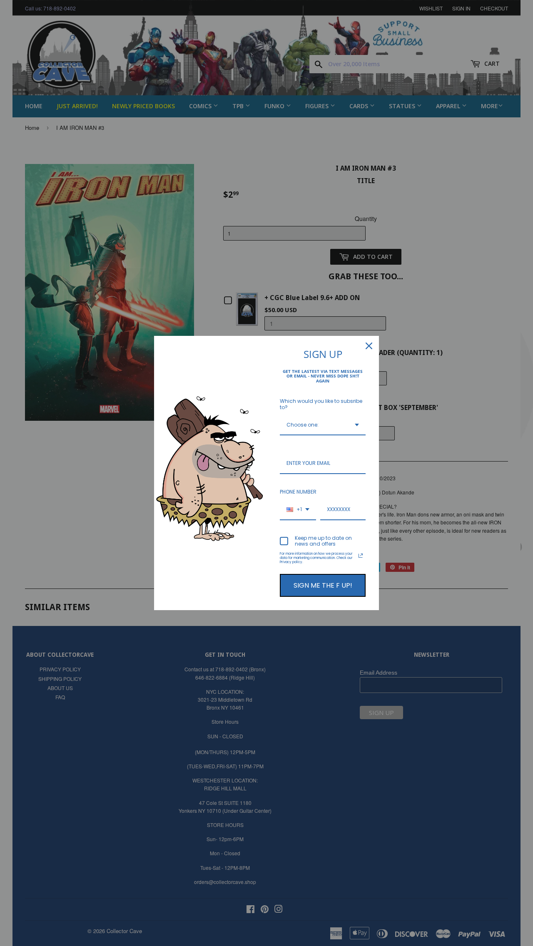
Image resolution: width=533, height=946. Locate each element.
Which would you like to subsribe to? (321, 403)
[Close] (369, 346)
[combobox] (323, 425)
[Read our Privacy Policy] (361, 556)
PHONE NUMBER (298, 491)
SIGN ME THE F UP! (323, 585)
